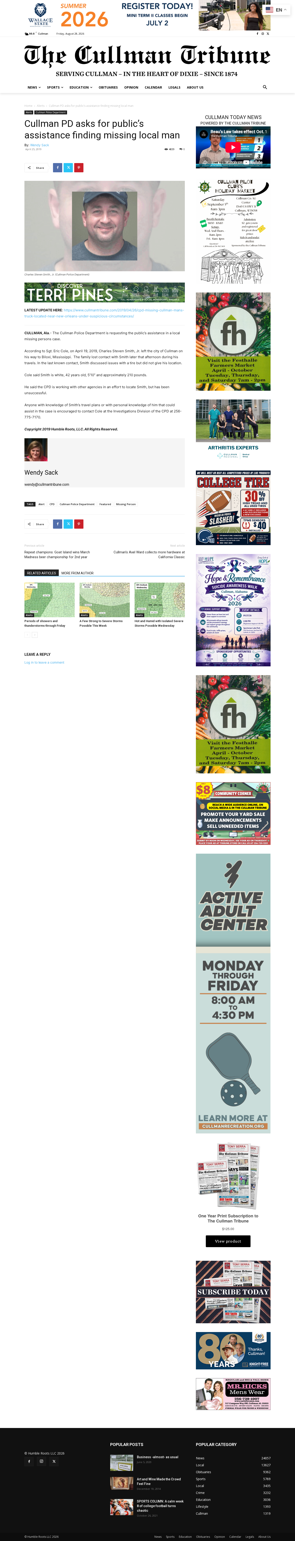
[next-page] (35, 635)
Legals (250, 1537)
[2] (233, 430)
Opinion (219, 1537)
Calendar (235, 1537)
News (158, 1537)
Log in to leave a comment (44, 662)
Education (185, 1537)
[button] (265, 87)
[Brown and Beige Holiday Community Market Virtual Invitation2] (233, 230)
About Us (264, 1537)
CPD (52, 504)
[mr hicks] (233, 1394)
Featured (105, 504)
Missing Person (126, 504)
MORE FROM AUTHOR (78, 573)
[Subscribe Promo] (233, 1291)
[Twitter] (268, 33)
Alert (41, 504)
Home (28, 106)
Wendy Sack (39, 145)
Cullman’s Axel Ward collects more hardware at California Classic (149, 554)
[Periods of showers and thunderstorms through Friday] (49, 600)
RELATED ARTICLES (41, 573)
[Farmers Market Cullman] (233, 341)
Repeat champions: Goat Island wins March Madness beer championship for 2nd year (57, 554)
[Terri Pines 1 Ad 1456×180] (104, 292)
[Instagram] (262, 33)
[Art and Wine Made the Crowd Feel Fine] (121, 1483)
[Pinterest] (78, 167)
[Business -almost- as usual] (121, 1463)
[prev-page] (27, 635)
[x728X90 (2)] (147, 15)
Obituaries (203, 1537)
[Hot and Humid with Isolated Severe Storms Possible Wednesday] (160, 600)
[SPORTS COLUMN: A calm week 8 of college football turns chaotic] (121, 1507)
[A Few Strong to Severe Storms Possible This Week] (105, 600)
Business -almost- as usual (157, 1457)
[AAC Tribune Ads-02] (233, 993)
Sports (170, 1537)
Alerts (40, 106)
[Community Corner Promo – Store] (233, 813)
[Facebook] (257, 33)
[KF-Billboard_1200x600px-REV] (233, 1350)
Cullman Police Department (51, 112)
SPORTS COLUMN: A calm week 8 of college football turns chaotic (160, 1505)
